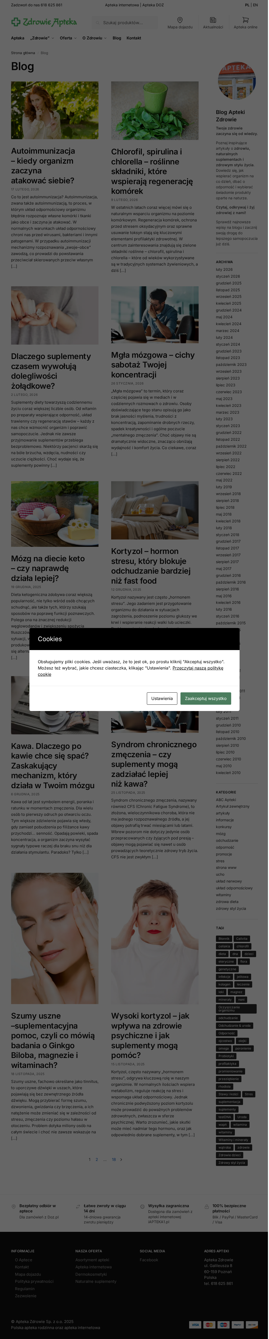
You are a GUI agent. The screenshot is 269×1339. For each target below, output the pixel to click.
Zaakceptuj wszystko (206, 698)
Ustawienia (162, 698)
